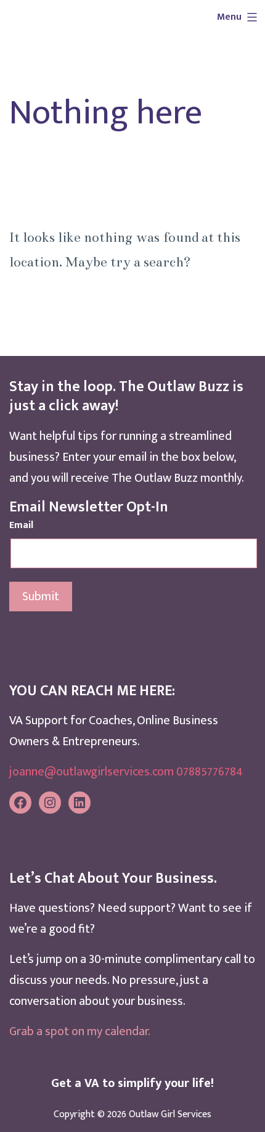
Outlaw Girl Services (170, 1114)
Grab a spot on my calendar (78, 1031)
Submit (40, 596)
